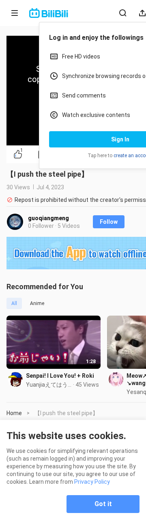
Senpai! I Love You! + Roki (60, 375)
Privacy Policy (92, 481)
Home (14, 413)
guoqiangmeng (48, 218)
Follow (109, 222)
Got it (103, 504)
